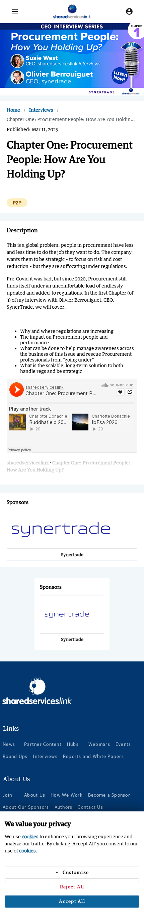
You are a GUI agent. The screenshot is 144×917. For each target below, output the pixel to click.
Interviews (41, 110)
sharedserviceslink (28, 462)
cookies (30, 836)
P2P (17, 202)
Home (13, 110)
